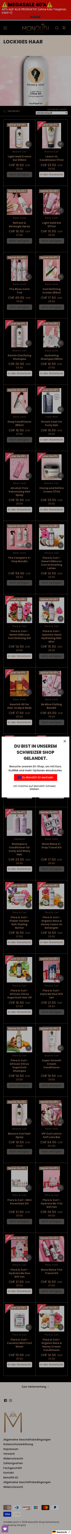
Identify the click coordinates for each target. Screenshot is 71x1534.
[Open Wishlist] (5, 1529)
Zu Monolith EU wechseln (37, 777)
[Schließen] (64, 741)
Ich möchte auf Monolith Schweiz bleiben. (34, 787)
